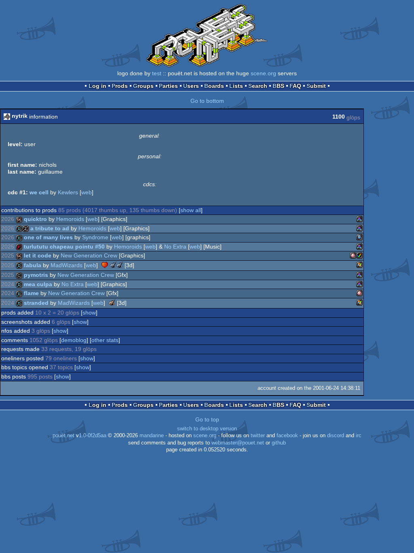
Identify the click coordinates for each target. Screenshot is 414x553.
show (89, 312)
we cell (39, 192)
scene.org (263, 73)
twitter (258, 435)
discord (335, 435)
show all (190, 210)
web (86, 192)
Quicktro (35, 219)
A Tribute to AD (49, 228)
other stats (104, 340)
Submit (316, 86)
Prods (120, 86)
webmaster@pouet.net (237, 443)
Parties (168, 86)
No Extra (175, 246)
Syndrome (95, 237)
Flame (31, 293)
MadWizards (66, 265)
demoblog (74, 340)
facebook (287, 435)
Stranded (36, 303)
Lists (236, 86)
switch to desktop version (207, 429)
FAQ (295, 86)
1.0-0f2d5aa (92, 435)
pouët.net (63, 435)
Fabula (32, 265)
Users (191, 86)
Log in (97, 86)
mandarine (151, 435)
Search (257, 86)
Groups (143, 86)
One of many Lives (48, 237)
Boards (214, 86)
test (156, 73)
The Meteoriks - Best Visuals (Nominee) (119, 265)
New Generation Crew (89, 255)
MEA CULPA (38, 284)
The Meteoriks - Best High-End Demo (112, 302)
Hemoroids (70, 219)
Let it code (37, 255)
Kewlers (68, 192)
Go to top (207, 419)
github (279, 443)
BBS (278, 86)
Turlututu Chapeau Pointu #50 (64, 246)
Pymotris (36, 275)
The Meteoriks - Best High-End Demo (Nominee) (113, 265)
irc (358, 435)
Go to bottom (207, 101)
